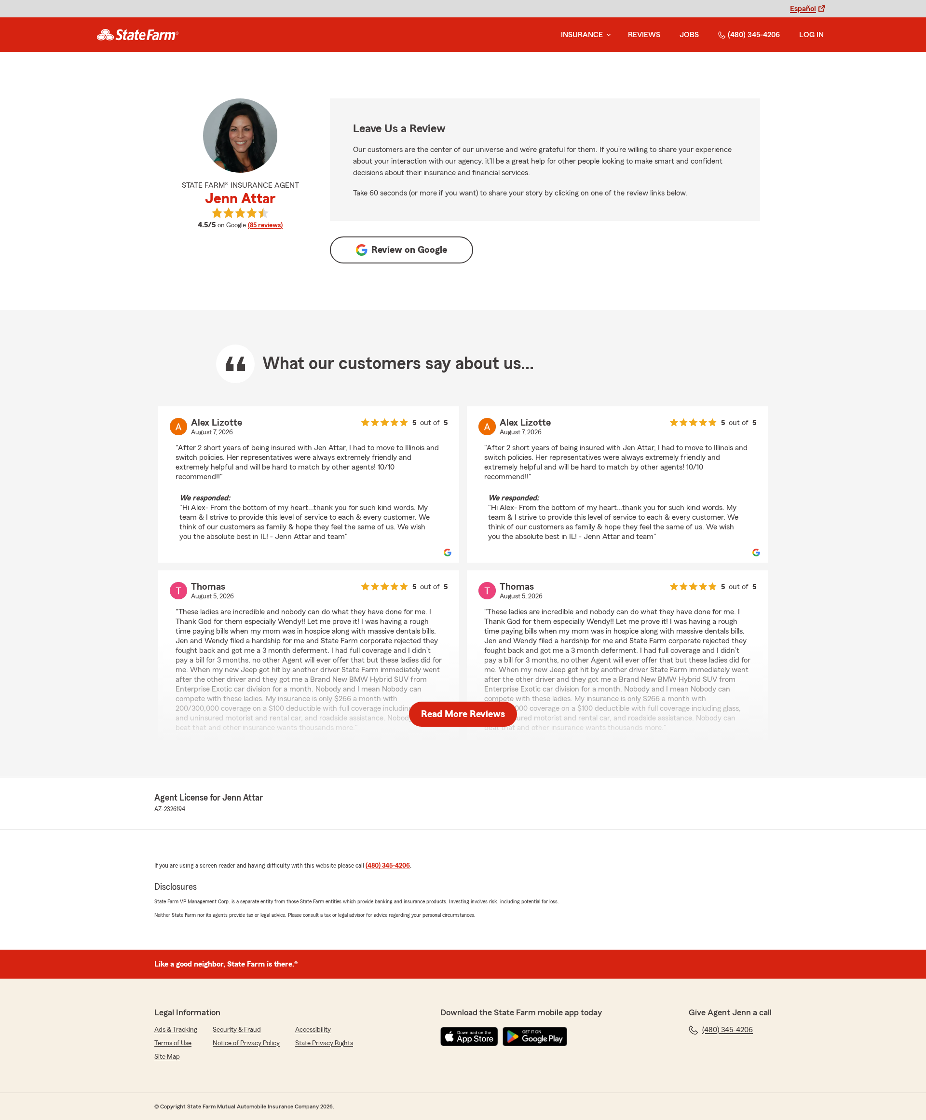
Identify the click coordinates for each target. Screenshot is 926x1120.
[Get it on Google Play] (535, 1036)
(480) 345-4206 (754, 35)
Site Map (167, 1056)
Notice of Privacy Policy (246, 1043)
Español (803, 9)
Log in (811, 35)
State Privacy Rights (324, 1043)
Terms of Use (172, 1043)
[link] (138, 34)
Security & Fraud (237, 1029)
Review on (409, 250)
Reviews (644, 35)
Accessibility (313, 1029)
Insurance (582, 35)
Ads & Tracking (175, 1029)
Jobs (689, 35)
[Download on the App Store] (469, 1036)
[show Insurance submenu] (607, 35)
